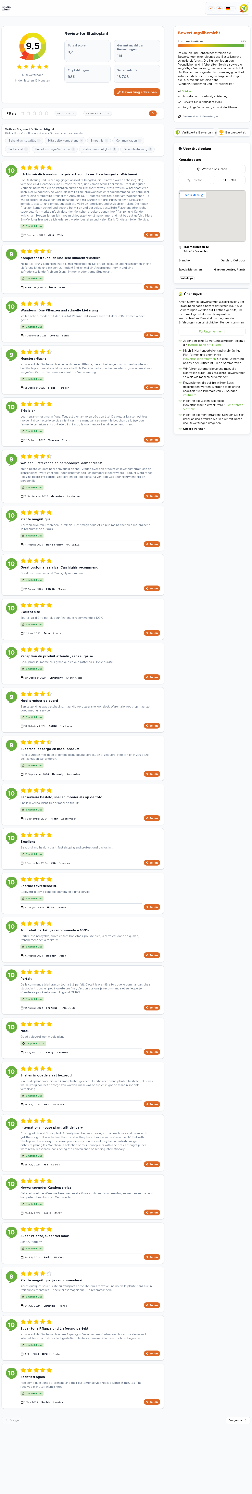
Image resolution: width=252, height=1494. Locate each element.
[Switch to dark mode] (219, 8)
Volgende (235, 1420)
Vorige (14, 1420)
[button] (212, 428)
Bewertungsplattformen (199, 358)
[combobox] (66, 113)
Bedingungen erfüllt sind (204, 344)
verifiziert (189, 395)
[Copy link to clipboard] (211, 8)
